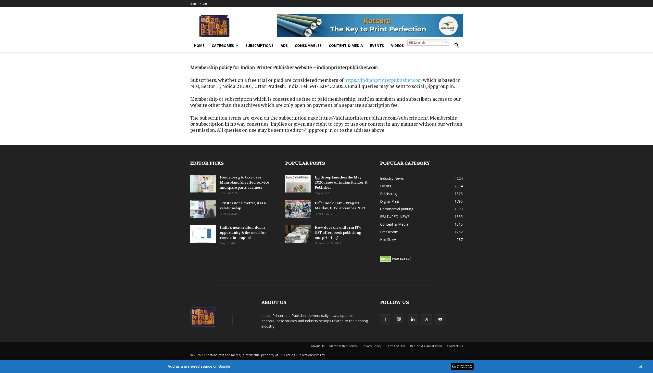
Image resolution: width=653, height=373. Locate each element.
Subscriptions (259, 45)
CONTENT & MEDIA (346, 45)
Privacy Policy (371, 346)
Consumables (308, 45)
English (419, 42)
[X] (426, 319)
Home (199, 45)
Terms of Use (395, 346)
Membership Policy (343, 346)
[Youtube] (440, 319)
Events (377, 45)
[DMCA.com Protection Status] (395, 260)
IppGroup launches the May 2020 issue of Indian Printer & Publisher (341, 182)
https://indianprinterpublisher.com (383, 79)
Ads (284, 45)
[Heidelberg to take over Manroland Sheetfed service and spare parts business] (203, 183)
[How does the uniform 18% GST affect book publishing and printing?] (298, 234)
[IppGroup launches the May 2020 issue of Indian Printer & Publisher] (298, 183)
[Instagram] (399, 319)
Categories (223, 45)
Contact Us (455, 346)
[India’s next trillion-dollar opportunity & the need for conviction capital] (203, 234)
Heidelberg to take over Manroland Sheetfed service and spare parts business (244, 182)
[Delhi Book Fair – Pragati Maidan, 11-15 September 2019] (298, 209)
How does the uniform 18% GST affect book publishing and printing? (338, 232)
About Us (317, 346)
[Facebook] (385, 319)
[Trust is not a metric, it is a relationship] (203, 209)
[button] (456, 46)
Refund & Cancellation (426, 346)
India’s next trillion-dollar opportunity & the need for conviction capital (243, 232)
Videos (397, 45)
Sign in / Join (198, 3)
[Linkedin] (413, 319)
